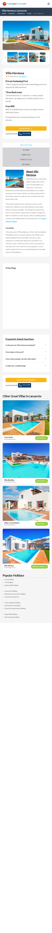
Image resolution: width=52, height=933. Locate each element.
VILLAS (29, 13)
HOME (4, 13)
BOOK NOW (24, 128)
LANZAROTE (21, 13)
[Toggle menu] (45, 4)
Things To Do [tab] (26, 160)
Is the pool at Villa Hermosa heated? (20, 345)
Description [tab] (26, 145)
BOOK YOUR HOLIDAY (26, 380)
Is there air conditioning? (16, 366)
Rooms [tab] (26, 150)
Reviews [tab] (26, 164)
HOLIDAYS (11, 13)
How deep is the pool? (15, 352)
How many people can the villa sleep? (21, 359)
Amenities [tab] (26, 155)
